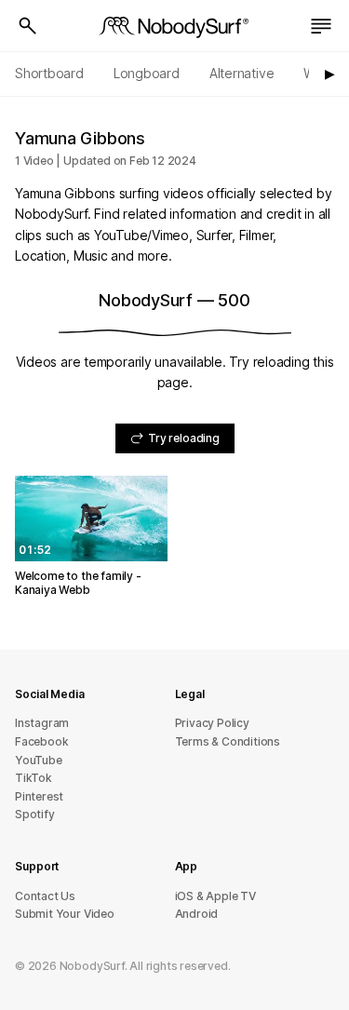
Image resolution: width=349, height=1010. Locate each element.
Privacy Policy (212, 723)
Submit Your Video (64, 914)
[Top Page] (175, 26)
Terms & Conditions (228, 741)
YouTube (38, 760)
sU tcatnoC (45, 896)
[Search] (28, 26)
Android (197, 914)
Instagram (42, 723)
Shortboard (49, 73)
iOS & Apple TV (215, 896)
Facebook (41, 741)
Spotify (35, 814)
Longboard (147, 73)
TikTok (33, 778)
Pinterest (39, 796)
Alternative (242, 73)
